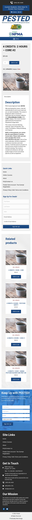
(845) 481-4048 (9, 482)
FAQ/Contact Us (8, 181)
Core (18, 69)
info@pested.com (9, 488)
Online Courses (7, 175)
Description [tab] (7, 96)
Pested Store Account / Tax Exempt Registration (13, 186)
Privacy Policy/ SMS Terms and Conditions (15, 190)
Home (5, 172)
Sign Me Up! (16, 226)
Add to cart (14, 62)
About (4, 178)
